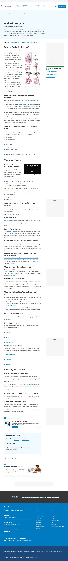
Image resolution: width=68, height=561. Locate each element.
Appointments (62, 6)
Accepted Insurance (39, 511)
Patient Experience (54, 516)
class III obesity (32, 100)
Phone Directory (38, 524)
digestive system (15, 65)
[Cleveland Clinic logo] (8, 418)
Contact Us (53, 497)
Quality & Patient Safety (55, 514)
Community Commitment (55, 520)
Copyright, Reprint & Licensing (35, 551)
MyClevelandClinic (20, 541)
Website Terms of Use (44, 551)
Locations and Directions (24, 6)
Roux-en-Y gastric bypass (10, 231)
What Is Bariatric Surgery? (15, 42)
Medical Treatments (18, 13)
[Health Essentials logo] (18, 418)
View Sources (8, 452)
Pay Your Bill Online (39, 518)
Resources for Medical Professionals (57, 526)
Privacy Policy (51, 551)
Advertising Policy (20, 551)
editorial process (25, 439)
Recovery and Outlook (34, 42)
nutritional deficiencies (11, 275)
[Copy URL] (32, 169)
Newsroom (31, 540)
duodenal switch (28, 243)
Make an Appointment (50, 76)
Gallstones (8, 364)
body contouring (33, 384)
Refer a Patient (38, 522)
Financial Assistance (39, 514)
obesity (16, 52)
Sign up (14, 427)
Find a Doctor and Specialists (52, 74)
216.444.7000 (15, 497)
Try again (32, 171)
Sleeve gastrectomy (8, 220)
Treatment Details (25, 42)
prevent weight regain (11, 305)
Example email (38, 427)
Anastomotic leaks (10, 342)
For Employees (53, 524)
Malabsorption (9, 357)
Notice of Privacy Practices (57, 551)
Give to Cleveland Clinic (40, 516)
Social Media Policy (27, 551)
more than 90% (14, 284)
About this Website (14, 551)
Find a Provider (17, 6)
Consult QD (19, 540)
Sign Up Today (7, 531)
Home (5, 13)
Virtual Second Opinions (40, 526)
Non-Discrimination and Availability (9, 553)
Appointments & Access (40, 509)
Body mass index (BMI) (24, 104)
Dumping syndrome (10, 354)
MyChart (25, 541)
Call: (7, 557)
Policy (55, 62)
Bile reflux (8, 362)
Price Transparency (39, 520)
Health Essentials (25, 540)
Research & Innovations (55, 518)
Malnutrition (8, 359)
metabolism (28, 301)
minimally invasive (8, 190)
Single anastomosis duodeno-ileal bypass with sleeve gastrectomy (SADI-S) (21, 257)
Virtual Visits (38, 528)
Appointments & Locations (28, 497)
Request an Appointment (40, 497)
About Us (52, 511)
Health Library (10, 13)
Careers (52, 522)
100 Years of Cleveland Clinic (56, 509)
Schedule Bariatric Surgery (51, 71)
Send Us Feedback (7, 551)
